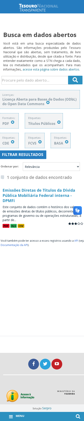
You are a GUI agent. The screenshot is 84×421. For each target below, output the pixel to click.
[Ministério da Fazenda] (66, 394)
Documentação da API (14, 245)
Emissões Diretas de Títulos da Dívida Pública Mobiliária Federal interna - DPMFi (39, 195)
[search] (75, 80)
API (76, 240)
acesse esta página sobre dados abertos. (51, 69)
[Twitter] (45, 364)
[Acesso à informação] (20, 396)
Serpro (46, 408)
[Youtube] (56, 364)
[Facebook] (34, 364)
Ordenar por (9, 166)
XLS (13, 226)
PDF (6, 226)
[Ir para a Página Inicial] (42, 8)
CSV (21, 226)
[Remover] (48, 102)
